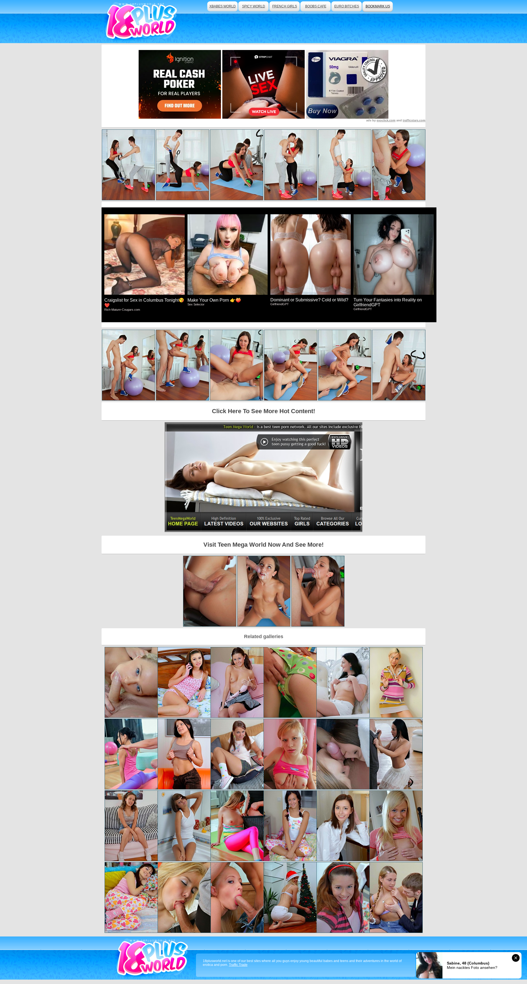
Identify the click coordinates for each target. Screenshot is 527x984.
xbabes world (222, 6)
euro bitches (346, 6)
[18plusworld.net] (153, 958)
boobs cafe (315, 6)
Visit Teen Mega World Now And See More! (263, 544)
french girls (284, 6)
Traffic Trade (238, 965)
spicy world (253, 6)
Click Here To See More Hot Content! (263, 411)
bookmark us (378, 6)
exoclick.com (386, 120)
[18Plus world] (142, 21)
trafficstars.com (414, 120)
